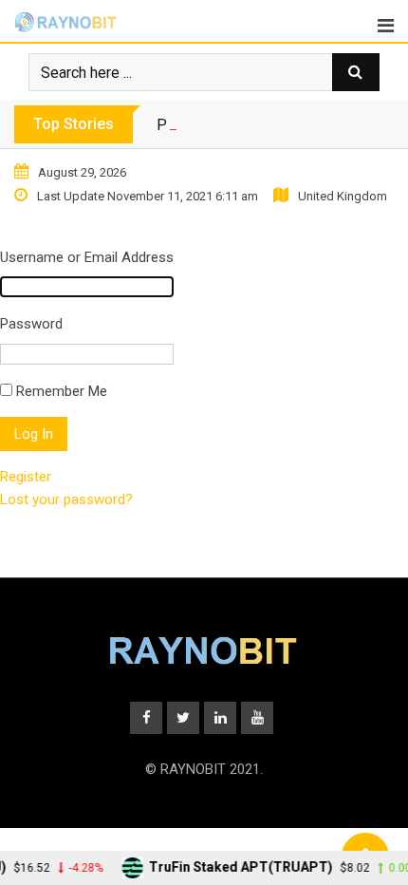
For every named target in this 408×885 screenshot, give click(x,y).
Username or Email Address (87, 257)
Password (31, 323)
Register (25, 476)
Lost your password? (66, 499)
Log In (33, 433)
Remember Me (61, 391)
